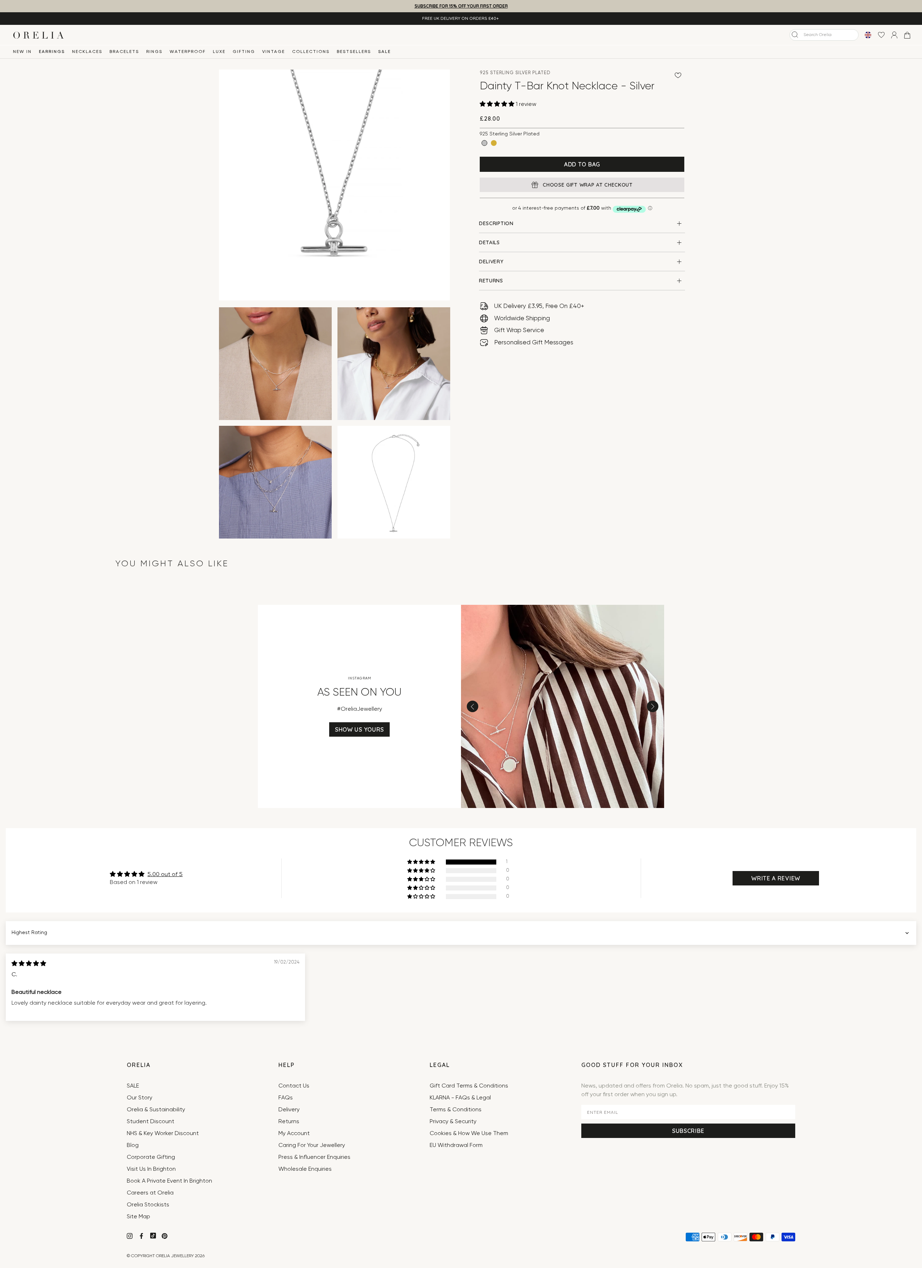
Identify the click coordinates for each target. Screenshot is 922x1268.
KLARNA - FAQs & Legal (460, 1098)
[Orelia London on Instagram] (130, 1237)
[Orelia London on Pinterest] (165, 1237)
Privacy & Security (453, 1122)
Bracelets (124, 52)
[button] (498, 104)
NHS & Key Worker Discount (163, 1134)
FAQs (285, 1098)
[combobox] (824, 35)
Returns (288, 1122)
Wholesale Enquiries (305, 1169)
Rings (154, 52)
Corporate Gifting (151, 1157)
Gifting (244, 52)
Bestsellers (354, 52)
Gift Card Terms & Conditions (469, 1086)
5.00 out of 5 (165, 875)
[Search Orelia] (795, 34)
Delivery (289, 1110)
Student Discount (150, 1122)
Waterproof (188, 52)
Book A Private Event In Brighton (169, 1181)
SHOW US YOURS (359, 729)
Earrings (52, 52)
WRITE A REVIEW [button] (775, 878)
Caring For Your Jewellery (311, 1145)
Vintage (273, 52)
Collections (311, 52)
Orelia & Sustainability (156, 1110)
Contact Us (293, 1086)
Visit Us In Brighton (151, 1169)
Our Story (139, 1098)
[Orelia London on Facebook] (142, 1237)
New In (22, 52)
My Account (294, 1134)
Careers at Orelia (150, 1193)
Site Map (138, 1217)
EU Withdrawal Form (456, 1145)
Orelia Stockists (148, 1205)
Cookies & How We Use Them (469, 1134)
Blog (133, 1145)
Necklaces (87, 52)
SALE (384, 52)
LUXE (219, 52)
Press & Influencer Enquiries (314, 1157)
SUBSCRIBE (688, 1130)
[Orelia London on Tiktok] (153, 1235)
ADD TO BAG (582, 164)
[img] (29, 964)
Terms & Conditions (456, 1110)
